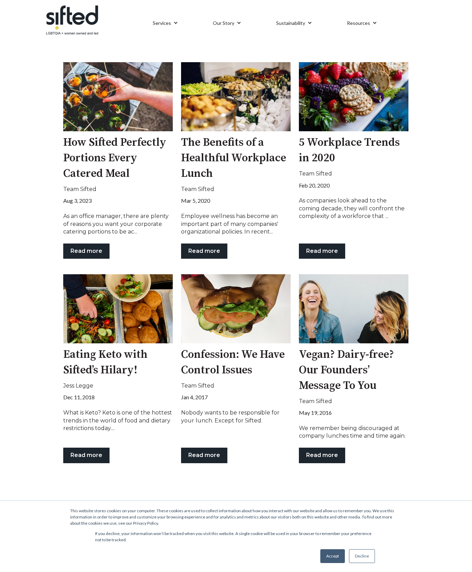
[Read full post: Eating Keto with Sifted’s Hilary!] (118, 308)
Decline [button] (362, 556)
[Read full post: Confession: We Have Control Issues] (236, 308)
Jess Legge (78, 385)
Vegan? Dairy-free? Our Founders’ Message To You (346, 370)
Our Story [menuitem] (223, 23)
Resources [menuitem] (358, 23)
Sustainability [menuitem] (290, 23)
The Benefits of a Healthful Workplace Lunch (233, 158)
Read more (86, 251)
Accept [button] (332, 556)
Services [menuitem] (162, 23)
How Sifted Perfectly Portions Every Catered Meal (114, 158)
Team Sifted (79, 189)
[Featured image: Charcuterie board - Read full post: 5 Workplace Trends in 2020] (353, 96)
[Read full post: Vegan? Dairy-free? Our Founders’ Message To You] (353, 308)
